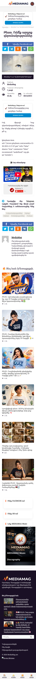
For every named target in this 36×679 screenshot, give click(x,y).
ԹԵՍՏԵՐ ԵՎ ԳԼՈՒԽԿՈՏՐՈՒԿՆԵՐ (18, 77)
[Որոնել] (30, 637)
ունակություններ (18, 216)
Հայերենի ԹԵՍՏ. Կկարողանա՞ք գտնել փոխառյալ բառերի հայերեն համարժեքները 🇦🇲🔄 (17, 485)
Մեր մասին (6, 647)
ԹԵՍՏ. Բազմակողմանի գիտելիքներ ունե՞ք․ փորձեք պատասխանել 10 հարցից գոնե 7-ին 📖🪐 (17, 373)
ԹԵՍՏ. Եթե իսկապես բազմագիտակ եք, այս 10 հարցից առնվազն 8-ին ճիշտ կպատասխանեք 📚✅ (17, 299)
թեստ (7, 216)
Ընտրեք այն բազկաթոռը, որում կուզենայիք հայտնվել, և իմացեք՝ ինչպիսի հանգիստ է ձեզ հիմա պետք (17, 448)
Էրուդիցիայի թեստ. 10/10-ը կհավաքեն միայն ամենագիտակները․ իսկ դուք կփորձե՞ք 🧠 (18, 410)
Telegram (30, 201)
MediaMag (17, 237)
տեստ (30, 216)
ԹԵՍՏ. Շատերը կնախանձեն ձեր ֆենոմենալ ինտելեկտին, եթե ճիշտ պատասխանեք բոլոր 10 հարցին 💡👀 (18, 336)
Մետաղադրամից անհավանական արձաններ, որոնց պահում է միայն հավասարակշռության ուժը (18, 604)
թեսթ (28, 213)
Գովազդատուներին (9, 644)
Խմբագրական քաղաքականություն (15, 650)
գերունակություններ (14, 213)
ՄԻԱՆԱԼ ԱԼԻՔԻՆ (18, 23)
